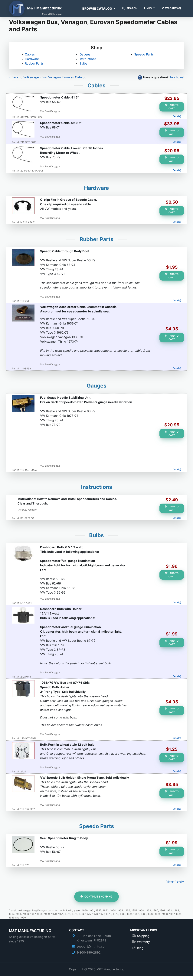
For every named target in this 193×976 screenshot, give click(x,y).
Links (148, 8)
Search (131, 8)
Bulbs (83, 63)
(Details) (176, 116)
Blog (140, 948)
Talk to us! (176, 77)
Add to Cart (173, 107)
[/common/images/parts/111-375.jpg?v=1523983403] (23, 845)
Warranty (143, 942)
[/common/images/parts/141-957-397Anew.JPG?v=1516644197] (23, 689)
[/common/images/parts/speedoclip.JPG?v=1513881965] (23, 206)
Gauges (85, 54)
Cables (30, 54)
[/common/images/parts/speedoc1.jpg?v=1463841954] (23, 104)
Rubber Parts (34, 63)
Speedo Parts (144, 54)
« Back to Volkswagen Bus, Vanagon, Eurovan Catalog (47, 77)
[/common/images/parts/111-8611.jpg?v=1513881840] (23, 258)
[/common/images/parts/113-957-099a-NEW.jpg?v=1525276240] (23, 404)
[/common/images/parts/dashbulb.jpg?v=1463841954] (23, 554)
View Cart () (171, 8)
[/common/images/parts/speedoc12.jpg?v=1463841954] (23, 155)
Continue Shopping (98, 896)
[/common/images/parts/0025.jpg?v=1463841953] (23, 313)
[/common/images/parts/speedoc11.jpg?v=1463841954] (23, 129)
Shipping (143, 936)
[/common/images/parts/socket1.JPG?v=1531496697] (23, 784)
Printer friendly (175, 881)
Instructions (88, 59)
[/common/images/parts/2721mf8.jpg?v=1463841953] (23, 615)
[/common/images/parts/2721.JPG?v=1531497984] (23, 751)
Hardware (32, 59)
